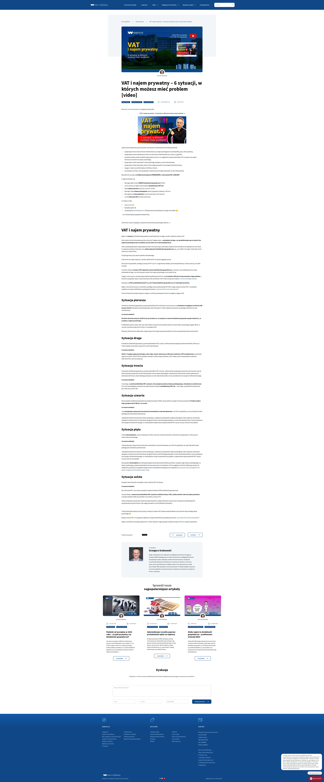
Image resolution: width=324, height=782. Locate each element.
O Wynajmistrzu (204, 5)
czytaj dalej (119, 658)
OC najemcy (105, 746)
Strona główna (126, 21)
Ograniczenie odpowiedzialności (132, 739)
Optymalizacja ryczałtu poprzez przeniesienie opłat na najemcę (161, 633)
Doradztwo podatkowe (108, 734)
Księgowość (105, 732)
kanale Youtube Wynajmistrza (132, 109)
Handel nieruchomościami (157, 734)
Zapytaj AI (144, 5)
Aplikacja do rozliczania (108, 743)
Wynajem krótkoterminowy (157, 736)
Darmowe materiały (130, 5)
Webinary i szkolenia (107, 741)
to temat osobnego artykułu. (188, 279)
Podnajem (152, 739)
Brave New (219, 778)
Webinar (152, 741)
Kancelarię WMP (202, 735)
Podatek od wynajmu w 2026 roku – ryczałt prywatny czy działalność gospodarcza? (119, 634)
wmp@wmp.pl (202, 765)
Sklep (154, 5)
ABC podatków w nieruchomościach (111, 736)
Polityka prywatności (129, 736)
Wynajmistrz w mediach (130, 734)
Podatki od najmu (136, 102)
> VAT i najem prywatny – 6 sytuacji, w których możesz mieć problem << (162, 113)
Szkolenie (174, 732)
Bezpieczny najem (188, 5)
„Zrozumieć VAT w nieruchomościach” (167, 289)
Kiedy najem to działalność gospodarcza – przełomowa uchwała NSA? (200, 634)
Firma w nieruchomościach (195, 626)
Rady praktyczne (148, 102)
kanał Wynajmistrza (139, 210)
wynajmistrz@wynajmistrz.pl (205, 760)
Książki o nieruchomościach (109, 739)
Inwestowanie (140, 21)
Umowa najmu (163, 626)
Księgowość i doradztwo (169, 5)
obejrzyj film (128, 205)
